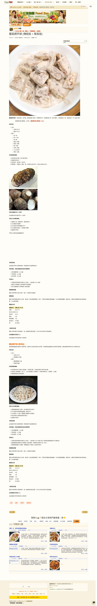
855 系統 (28, 2)
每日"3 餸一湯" (37, 2)
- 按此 (37, 121)
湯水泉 (57, 2)
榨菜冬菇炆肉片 (54, 556)
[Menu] (91, 6)
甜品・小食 (48, 521)
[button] (94, 602)
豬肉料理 (60, 530)
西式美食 (64, 2)
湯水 (35, 521)
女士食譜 (62, 521)
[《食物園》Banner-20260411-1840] (48, 16)
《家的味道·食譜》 (48, 2)
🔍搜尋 (70, 2)
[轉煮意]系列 (20, 2)
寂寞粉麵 (56, 521)
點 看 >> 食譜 (44, 541)
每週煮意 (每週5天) (34, 597)
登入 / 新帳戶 (78, 2)
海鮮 (37, 593)
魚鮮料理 (60, 546)
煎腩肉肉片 (52, 528)
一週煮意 (41, 521)
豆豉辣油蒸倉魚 (54, 544)
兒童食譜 (69, 521)
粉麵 (41, 593)
